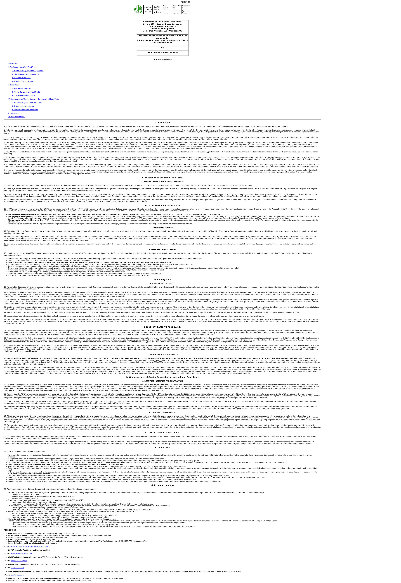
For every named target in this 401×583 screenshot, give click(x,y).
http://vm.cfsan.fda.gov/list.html (21, 554)
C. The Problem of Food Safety (23, 95)
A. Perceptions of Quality (21, 88)
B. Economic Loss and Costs (23, 106)
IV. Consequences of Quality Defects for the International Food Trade (33, 99)
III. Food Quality (14, 85)
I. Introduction (13, 63)
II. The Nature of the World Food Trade (22, 67)
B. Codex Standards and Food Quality (26, 92)
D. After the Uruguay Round (22, 81)
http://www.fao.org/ (17, 575)
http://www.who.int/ (17, 568)
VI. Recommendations (16, 117)
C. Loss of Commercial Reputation (25, 110)
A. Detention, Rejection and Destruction (27, 103)
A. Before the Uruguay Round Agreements (27, 71)
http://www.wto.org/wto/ (19, 561)
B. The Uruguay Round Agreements (25, 74)
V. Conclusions (13, 113)
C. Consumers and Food (21, 78)
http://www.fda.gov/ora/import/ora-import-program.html (29, 546)
